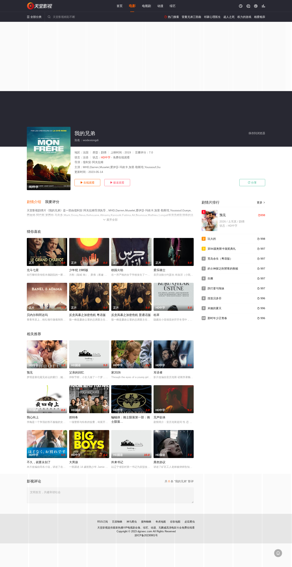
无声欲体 (159, 417)
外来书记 (117, 462)
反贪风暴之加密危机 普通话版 (131, 315)
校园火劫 (117, 270)
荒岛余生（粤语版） (220, 258)
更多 (261, 202)
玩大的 (212, 238)
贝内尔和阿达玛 (37, 315)
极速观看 (117, 182)
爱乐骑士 (159, 270)
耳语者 (158, 372)
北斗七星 (33, 270)
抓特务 (73, 417)
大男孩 (73, 462)
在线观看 (87, 182)
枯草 (157, 315)
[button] (36, 202)
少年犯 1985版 (78, 270)
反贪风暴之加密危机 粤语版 (87, 315)
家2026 (116, 372)
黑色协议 (159, 462)
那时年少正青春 (217, 318)
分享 (252, 182)
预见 (30, 372)
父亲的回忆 (76, 372)
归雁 (210, 278)
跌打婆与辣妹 (216, 288)
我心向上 (33, 417)
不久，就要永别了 (39, 462)
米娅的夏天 (214, 308)
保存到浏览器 (256, 133)
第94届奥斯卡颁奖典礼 (222, 248)
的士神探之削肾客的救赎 (223, 268)
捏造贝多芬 (214, 298)
